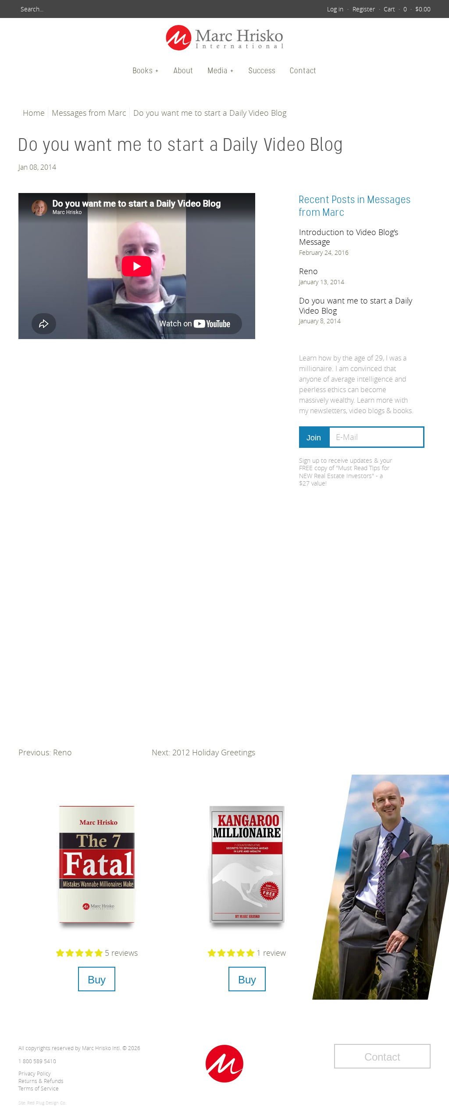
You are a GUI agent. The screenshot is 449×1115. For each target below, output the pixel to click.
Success (262, 70)
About (183, 70)
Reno (308, 271)
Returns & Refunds (41, 1080)
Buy (97, 980)
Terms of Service (38, 1088)
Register (364, 9)
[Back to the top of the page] (224, 1063)
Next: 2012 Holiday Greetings (203, 752)
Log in (335, 9)
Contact (303, 70)
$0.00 (423, 9)
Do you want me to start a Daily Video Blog (355, 305)
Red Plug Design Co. (46, 1103)
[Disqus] (136, 466)
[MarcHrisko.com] (224, 39)
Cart (389, 9)
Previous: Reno (45, 752)
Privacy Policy (34, 1073)
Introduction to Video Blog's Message (348, 237)
